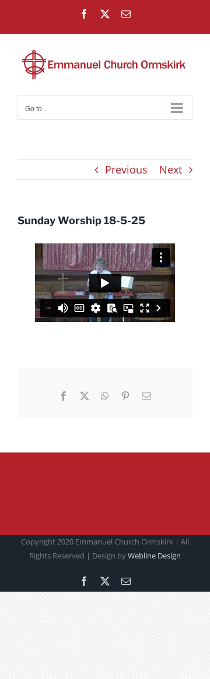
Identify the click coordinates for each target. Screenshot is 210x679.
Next (170, 169)
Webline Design (154, 555)
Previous (126, 169)
